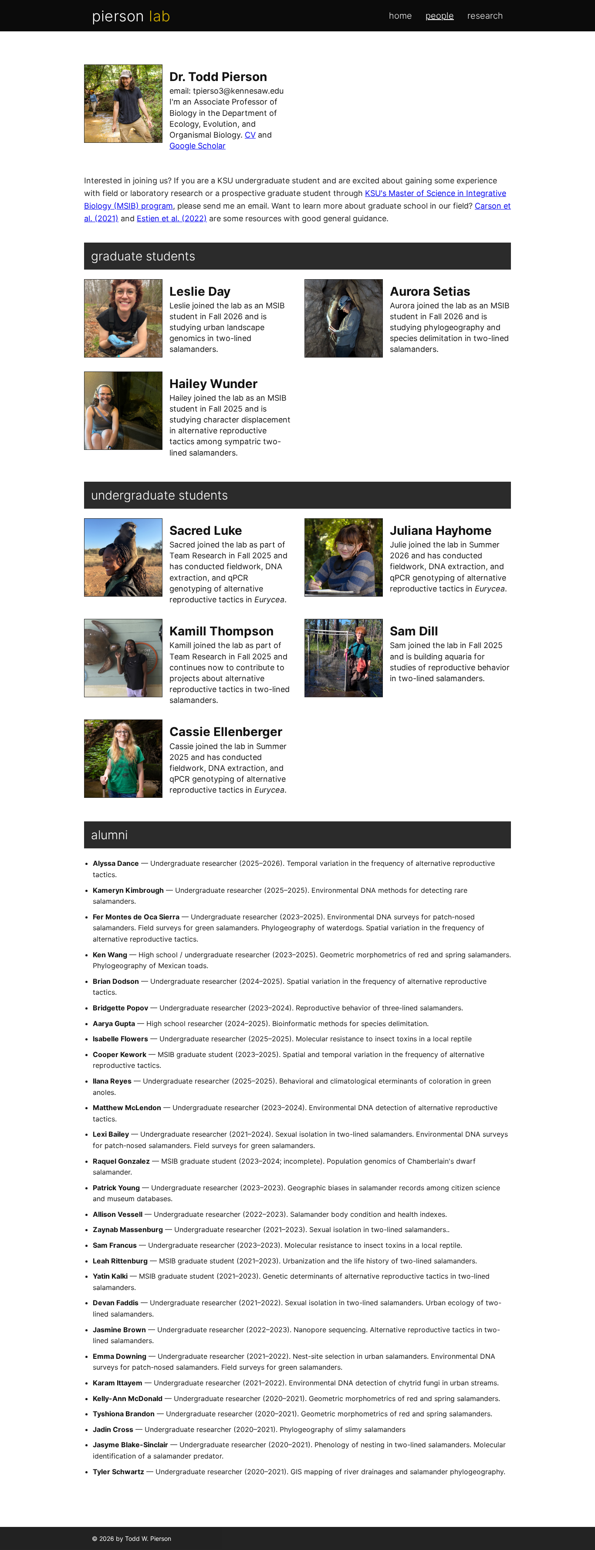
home (400, 15)
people (440, 15)
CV (250, 134)
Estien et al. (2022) (172, 218)
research (485, 15)
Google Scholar (197, 145)
